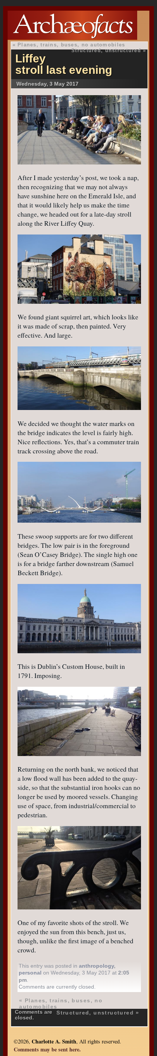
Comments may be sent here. (47, 1049)
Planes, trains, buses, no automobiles (71, 45)
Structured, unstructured (106, 50)
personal (30, 973)
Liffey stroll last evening (63, 64)
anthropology (96, 966)
